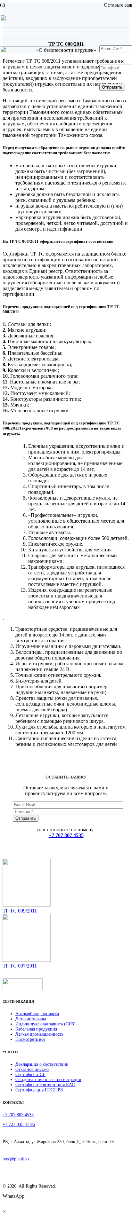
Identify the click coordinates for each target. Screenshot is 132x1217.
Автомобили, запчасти (37, 1013)
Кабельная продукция (36, 1029)
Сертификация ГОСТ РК (39, 1089)
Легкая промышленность (39, 1034)
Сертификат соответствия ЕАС (45, 1084)
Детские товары (30, 1018)
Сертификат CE (30, 1074)
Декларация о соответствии (42, 1064)
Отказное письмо (32, 1069)
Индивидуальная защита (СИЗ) (45, 1024)
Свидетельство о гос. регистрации (48, 1079)
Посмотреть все (30, 1039)
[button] (4, 1211)
